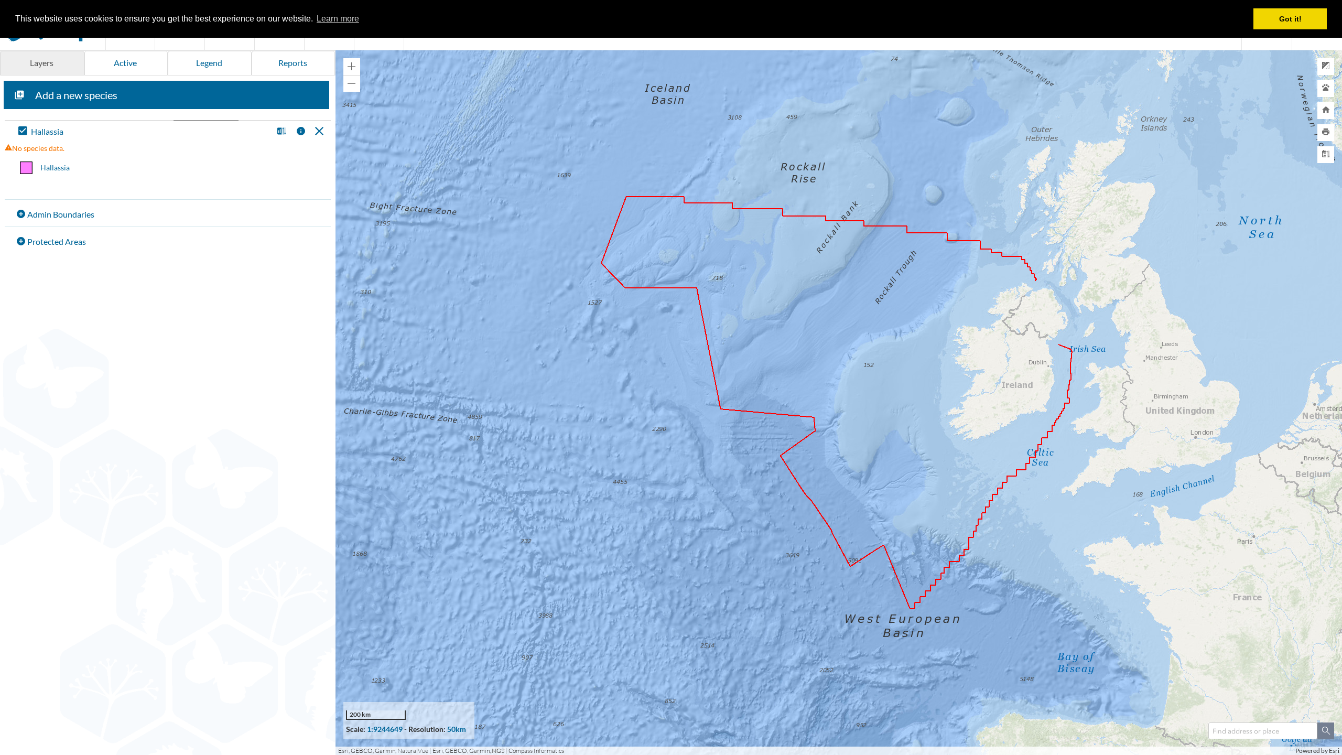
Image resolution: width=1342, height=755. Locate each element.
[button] (280, 132)
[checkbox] (143, 131)
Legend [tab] (209, 63)
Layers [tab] (41, 63)
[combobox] (1262, 730)
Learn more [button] (338, 18)
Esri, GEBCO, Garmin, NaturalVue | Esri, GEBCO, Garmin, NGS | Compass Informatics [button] (451, 750)
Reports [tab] (292, 63)
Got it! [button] (1290, 19)
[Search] (1325, 730)
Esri (1334, 750)
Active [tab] (125, 63)
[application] (839, 402)
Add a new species (76, 95)
